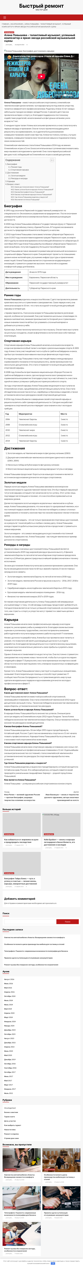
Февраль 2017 (10, 1089)
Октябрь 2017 (9, 1072)
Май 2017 (8, 1081)
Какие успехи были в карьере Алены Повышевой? (34, 189)
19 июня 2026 (58, 1218)
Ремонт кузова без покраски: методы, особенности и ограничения (31, 965)
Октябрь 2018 (9, 1064)
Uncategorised (9, 32)
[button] (51, 160)
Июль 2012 (8, 1093)
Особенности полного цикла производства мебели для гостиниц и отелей (34, 944)
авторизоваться (49, 903)
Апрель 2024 (9, 1013)
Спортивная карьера (20, 170)
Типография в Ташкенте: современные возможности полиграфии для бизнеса (36, 951)
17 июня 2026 (18, 1253)
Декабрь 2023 (10, 1030)
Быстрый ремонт (41, 6)
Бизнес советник (11, 1112)
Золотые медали (18, 176)
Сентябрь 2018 (10, 1068)
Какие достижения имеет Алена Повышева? (32, 187)
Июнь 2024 (8, 1005)
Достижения (13, 172)
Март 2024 (8, 1017)
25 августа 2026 (19, 1180)
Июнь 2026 (8, 983)
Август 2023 (9, 1038)
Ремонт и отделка (11, 1134)
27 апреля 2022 (19, 845)
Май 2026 (8, 988)
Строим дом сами (11, 1138)
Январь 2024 (9, 1026)
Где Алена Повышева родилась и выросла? (31, 197)
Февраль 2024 (10, 1021)
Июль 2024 (8, 1000)
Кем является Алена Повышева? (27, 199)
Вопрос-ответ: (13, 184)
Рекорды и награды (19, 178)
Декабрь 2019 (10, 1059)
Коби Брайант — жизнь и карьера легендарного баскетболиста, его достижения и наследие (59, 842)
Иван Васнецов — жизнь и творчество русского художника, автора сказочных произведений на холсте (61, 796)
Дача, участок (10, 1121)
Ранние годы (16, 167)
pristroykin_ (9, 44)
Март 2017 (8, 1085)
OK (53, 1263)
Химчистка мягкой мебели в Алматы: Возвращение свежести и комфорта (34, 937)
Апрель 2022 (9, 1047)
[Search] (78, 17)
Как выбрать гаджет (12, 1125)
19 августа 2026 (19, 1218)
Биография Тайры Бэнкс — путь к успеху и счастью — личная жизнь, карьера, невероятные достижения (20, 881)
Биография (12, 164)
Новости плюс (10, 1130)
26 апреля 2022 (19, 44)
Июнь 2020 (8, 1051)
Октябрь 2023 (9, 1034)
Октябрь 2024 (9, 996)
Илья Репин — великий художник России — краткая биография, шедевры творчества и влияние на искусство (22, 796)
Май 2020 (8, 1055)
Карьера (11, 181)
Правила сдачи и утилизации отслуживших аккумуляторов (28, 958)
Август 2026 (9, 979)
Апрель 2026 (9, 992)
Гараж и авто (9, 1117)
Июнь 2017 (8, 1076)
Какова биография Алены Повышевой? (30, 192)
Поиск (6, 913)
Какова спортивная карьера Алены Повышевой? (33, 194)
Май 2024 (8, 1009)
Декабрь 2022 (10, 1043)
